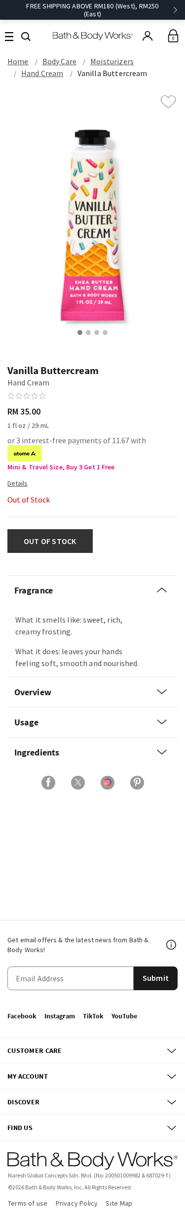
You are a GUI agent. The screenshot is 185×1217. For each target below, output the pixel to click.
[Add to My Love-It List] (168, 102)
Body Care (59, 61)
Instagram (59, 1015)
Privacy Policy (77, 1203)
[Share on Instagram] (107, 783)
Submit (156, 978)
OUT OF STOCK (50, 541)
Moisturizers (112, 61)
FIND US (20, 1127)
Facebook (22, 1015)
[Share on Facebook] (48, 783)
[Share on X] (78, 783)
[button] (26, 36)
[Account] (147, 36)
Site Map (119, 1203)
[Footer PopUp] (171, 945)
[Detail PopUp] (17, 483)
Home (18, 61)
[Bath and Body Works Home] (92, 36)
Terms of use (28, 1203)
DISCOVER (23, 1101)
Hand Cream (42, 73)
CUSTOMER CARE (34, 1050)
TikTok (93, 1015)
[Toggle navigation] (9, 36)
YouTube (124, 1015)
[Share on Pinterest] (137, 783)
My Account (27, 1076)
